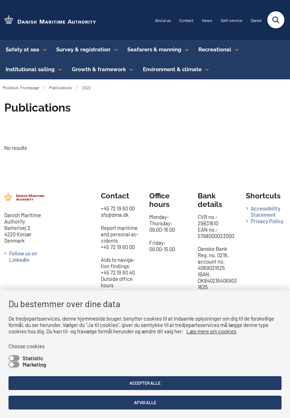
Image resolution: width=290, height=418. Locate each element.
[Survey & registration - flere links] (114, 49)
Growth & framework (99, 69)
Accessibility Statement (265, 211)
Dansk (256, 20)
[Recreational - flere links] (235, 49)
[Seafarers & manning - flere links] (185, 49)
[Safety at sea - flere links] (43, 49)
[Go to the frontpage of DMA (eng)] (48, 20)
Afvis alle (145, 402)
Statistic (33, 358)
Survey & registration (83, 49)
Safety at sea (22, 49)
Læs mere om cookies (211, 331)
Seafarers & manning (154, 49)
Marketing (34, 364)
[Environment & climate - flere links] (205, 69)
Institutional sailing (30, 69)
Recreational (214, 49)
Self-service (231, 20)
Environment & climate (172, 69)
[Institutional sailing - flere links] (58, 69)
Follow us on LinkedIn (23, 256)
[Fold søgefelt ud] (275, 19)
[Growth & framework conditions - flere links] (129, 69)
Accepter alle (145, 382)
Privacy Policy (267, 221)
